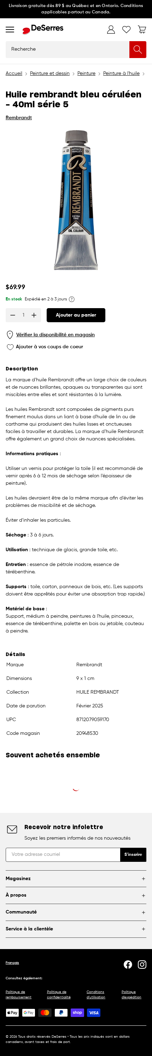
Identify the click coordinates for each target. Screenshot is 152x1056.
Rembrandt (19, 117)
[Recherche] (137, 49)
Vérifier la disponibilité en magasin (55, 334)
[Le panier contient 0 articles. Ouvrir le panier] (142, 29)
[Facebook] (128, 964)
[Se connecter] (111, 29)
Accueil (14, 73)
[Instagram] (142, 964)
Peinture (86, 73)
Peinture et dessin (50, 73)
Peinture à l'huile (121, 73)
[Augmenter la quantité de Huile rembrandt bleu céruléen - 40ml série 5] (34, 315)
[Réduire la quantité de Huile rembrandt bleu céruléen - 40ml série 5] (13, 315)
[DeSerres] (43, 30)
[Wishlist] (126, 29)
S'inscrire (133, 855)
